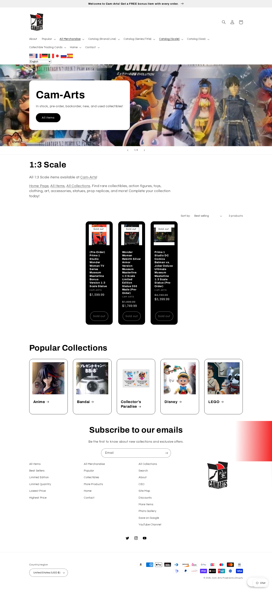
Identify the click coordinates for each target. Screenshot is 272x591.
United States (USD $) (46, 572)
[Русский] (64, 55)
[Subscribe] (166, 452)
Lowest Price (37, 491)
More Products (93, 484)
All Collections (78, 186)
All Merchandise (94, 464)
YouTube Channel (150, 524)
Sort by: (185, 215)
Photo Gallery (147, 511)
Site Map (144, 491)
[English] (32, 55)
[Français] (39, 55)
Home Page (39, 186)
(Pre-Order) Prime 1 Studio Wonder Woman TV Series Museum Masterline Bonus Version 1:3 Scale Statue (98, 269)
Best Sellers (37, 470)
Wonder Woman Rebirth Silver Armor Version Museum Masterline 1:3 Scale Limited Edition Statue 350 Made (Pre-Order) (131, 272)
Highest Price (38, 497)
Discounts (145, 497)
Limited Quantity (40, 484)
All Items (48, 117)
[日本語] (57, 55)
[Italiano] (51, 55)
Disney (170, 402)
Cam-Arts (88, 177)
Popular (89, 470)
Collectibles (91, 477)
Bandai (83, 402)
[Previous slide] (128, 150)
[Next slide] (144, 150)
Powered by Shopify (233, 578)
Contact (89, 497)
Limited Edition (39, 477)
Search (143, 470)
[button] (48, 39)
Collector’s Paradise (131, 404)
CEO (142, 484)
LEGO (214, 402)
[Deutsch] (45, 55)
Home (88, 491)
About (143, 477)
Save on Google (149, 518)
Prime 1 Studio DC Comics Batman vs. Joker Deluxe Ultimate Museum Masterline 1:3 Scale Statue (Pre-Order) (164, 269)
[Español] (70, 55)
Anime (39, 402)
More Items (146, 504)
